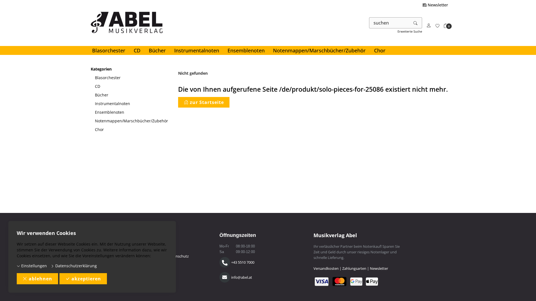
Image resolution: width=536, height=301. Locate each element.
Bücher (157, 50)
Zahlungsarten (354, 268)
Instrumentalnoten (196, 50)
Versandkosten (326, 268)
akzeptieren (86, 279)
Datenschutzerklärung (75, 265)
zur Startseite (207, 102)
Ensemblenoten (246, 50)
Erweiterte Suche (410, 31)
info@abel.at (241, 277)
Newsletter (437, 5)
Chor (380, 50)
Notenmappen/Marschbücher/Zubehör (319, 50)
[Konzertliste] (437, 26)
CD (137, 50)
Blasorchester (108, 50)
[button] (446, 26)
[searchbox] (389, 22)
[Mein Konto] (428, 26)
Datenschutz (178, 256)
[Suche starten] (415, 22)
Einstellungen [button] (33, 265)
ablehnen (40, 279)
